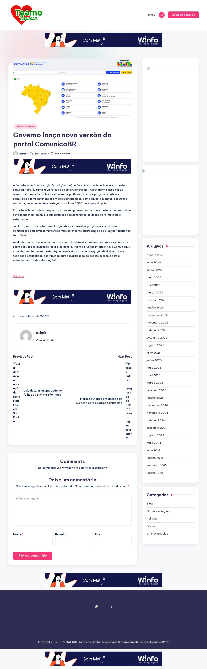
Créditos (18, 276)
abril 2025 (154, 375)
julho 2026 (154, 262)
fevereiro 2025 (156, 390)
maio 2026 (154, 277)
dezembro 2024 (157, 405)
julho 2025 (154, 353)
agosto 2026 (155, 255)
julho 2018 (153, 450)
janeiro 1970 (155, 473)
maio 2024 (154, 443)
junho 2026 (154, 270)
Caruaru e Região (158, 511)
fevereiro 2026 (156, 300)
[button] (183, 14)
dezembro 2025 (157, 315)
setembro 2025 (157, 338)
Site (97, 534)
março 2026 (155, 292)
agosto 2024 (155, 435)
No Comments (63, 153)
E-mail (60, 534)
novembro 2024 (157, 413)
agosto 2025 (155, 345)
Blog (150, 503)
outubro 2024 (156, 420)
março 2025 (155, 383)
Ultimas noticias (25, 126)
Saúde (151, 526)
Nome (18, 534)
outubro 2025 (156, 330)
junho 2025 (154, 360)
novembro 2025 (157, 322)
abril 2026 (154, 285)
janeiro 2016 (155, 458)
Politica (152, 518)
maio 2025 (154, 368)
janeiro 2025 (155, 398)
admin (42, 332)
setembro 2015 (157, 465)
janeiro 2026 (155, 307)
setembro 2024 (157, 428)
